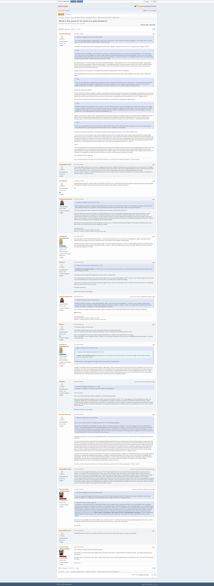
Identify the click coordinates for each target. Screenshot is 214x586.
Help (143, 584)
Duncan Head (63, 489)
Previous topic (145, 25)
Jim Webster (63, 181)
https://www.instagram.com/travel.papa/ (83, 291)
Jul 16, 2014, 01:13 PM (78, 180)
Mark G (61, 324)
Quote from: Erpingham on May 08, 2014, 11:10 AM (88, 386)
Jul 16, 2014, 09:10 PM (78, 489)
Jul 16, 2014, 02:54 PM (78, 324)
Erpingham (63, 236)
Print (154, 29)
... (76, 29)
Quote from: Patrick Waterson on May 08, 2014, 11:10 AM (89, 265)
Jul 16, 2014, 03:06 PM (78, 344)
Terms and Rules (148, 584)
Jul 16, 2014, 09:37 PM (78, 530)
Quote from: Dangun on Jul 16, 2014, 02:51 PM (87, 348)
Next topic (152, 25)
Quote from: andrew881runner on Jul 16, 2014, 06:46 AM (89, 37)
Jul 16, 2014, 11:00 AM (78, 33)
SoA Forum (63, 6)
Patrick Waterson (65, 34)
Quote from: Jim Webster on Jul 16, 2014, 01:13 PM (87, 202)
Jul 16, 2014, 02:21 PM (78, 199)
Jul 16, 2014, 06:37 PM (78, 414)
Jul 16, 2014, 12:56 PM (78, 164)
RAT (75, 554)
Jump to (133, 574)
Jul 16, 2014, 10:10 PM (78, 546)
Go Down (60, 29)
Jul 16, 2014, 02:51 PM (78, 262)
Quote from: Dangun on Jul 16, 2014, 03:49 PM (87, 417)
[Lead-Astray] (60, 336)
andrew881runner (65, 164)
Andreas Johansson (65, 199)
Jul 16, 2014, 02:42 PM (78, 236)
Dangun (62, 262)
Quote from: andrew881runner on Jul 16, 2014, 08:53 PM (89, 492)
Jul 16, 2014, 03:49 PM (78, 381)
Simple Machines (68, 584)
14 (78, 29)
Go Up (59, 568)
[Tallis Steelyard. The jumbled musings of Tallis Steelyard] (60, 192)
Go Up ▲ (155, 584)
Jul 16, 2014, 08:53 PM (78, 469)
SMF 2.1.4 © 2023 (60, 584)
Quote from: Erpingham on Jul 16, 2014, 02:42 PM (87, 300)
